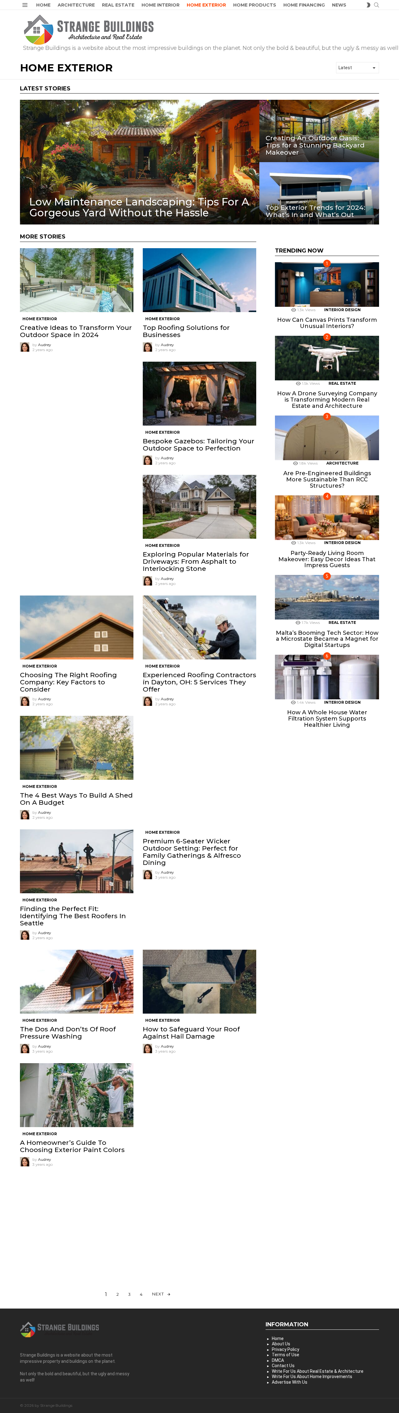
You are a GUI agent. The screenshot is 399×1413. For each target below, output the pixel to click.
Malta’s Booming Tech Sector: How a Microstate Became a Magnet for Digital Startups (327, 639)
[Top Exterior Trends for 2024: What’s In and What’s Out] (319, 193)
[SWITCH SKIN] (368, 5)
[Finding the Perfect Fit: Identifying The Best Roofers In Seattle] (76, 861)
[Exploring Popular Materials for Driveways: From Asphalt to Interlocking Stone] (199, 507)
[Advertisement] (76, 405)
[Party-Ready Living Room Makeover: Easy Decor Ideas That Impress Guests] (327, 517)
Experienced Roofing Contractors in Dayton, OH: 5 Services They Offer (199, 682)
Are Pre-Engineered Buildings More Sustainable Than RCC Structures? (327, 479)
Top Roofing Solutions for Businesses (186, 331)
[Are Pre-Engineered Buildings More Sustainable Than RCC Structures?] (327, 438)
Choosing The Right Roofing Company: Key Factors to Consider (68, 682)
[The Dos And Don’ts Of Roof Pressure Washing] (76, 982)
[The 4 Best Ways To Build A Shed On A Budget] (76, 748)
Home (43, 5)
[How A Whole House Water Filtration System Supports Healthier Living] (327, 677)
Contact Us (283, 1365)
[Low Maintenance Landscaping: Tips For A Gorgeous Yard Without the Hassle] (139, 162)
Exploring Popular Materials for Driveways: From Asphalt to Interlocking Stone (196, 561)
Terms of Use (285, 1354)
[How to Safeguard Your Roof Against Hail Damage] (199, 982)
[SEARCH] (376, 5)
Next (158, 1293)
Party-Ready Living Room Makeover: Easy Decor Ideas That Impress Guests (327, 559)
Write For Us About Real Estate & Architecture (317, 1371)
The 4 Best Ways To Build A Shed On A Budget (76, 798)
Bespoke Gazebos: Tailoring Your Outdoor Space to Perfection (198, 444)
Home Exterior (206, 5)
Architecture (76, 5)
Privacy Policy (285, 1349)
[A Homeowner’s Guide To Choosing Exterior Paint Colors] (76, 1095)
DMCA (278, 1360)
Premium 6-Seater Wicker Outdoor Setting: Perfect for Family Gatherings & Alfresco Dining (192, 852)
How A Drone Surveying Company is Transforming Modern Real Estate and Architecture (327, 399)
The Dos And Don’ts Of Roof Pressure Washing (68, 1032)
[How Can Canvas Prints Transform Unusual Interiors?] (327, 284)
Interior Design (342, 309)
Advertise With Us (289, 1382)
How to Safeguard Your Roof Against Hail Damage (191, 1032)
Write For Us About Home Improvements (312, 1376)
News (339, 5)
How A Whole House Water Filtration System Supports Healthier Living (327, 718)
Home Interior (161, 5)
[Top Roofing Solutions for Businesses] (199, 280)
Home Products (254, 5)
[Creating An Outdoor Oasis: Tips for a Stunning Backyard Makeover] (319, 131)
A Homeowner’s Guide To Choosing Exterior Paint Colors (72, 1146)
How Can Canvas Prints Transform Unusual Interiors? (327, 323)
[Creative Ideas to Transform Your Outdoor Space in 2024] (76, 280)
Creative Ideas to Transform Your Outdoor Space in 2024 (76, 331)
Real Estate (118, 5)
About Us (281, 1343)
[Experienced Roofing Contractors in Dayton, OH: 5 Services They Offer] (199, 627)
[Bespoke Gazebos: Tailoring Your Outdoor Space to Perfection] (199, 394)
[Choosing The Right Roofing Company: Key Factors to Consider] (76, 627)
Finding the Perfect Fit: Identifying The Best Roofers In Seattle (73, 916)
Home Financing (304, 5)
